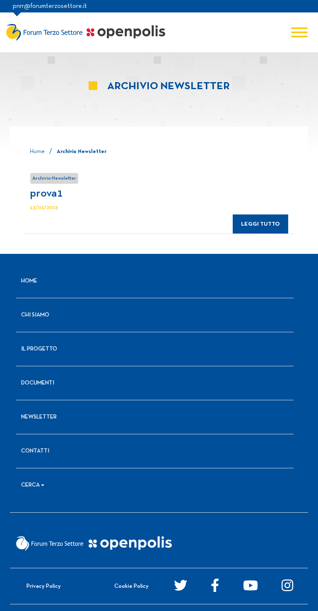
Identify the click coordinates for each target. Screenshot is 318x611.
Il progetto (39, 349)
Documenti (37, 383)
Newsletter (39, 417)
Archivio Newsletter (54, 178)
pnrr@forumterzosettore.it (50, 6)
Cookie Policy (131, 586)
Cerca (30, 485)
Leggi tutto (260, 224)
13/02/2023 (44, 207)
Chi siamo (35, 315)
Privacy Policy (43, 586)
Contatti (35, 451)
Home (37, 151)
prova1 (46, 193)
